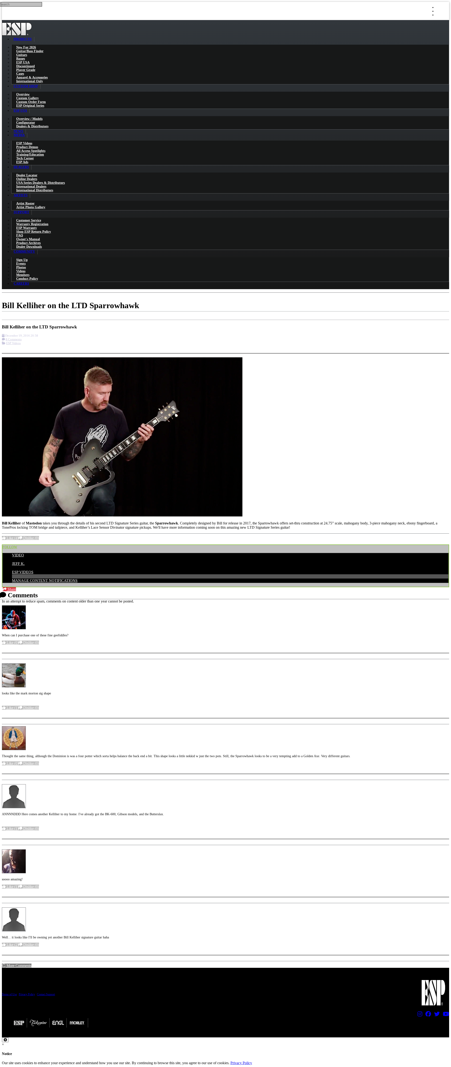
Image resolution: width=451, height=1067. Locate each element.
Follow (9, 547)
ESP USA (20, 110)
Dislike (30, 538)
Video (18, 555)
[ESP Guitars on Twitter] (436, 1015)
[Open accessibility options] (5, 1039)
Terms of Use (9, 994)
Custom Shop (26, 86)
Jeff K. (18, 564)
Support (21, 212)
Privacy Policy (27, 994)
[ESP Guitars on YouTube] (444, 1015)
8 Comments (14, 339)
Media (19, 135)
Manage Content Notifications (45, 581)
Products (23, 39)
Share (11, 589)
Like (12, 538)
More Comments (18, 966)
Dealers (21, 167)
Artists (20, 195)
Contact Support (46, 994)
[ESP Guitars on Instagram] (418, 1015)
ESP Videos (13, 343)
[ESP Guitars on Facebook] (427, 1015)
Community (24, 251)
